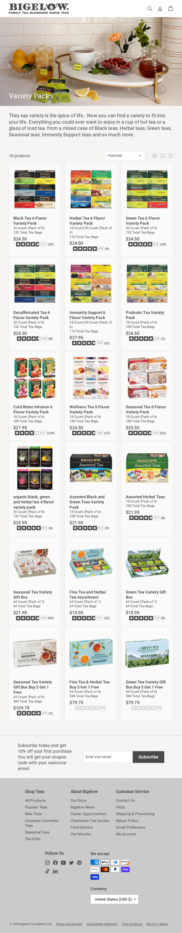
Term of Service (132, 924)
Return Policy (127, 820)
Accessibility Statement (102, 924)
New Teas (33, 814)
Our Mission (81, 834)
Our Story (79, 800)
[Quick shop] (58, 166)
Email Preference (130, 827)
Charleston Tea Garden (90, 820)
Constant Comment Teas (42, 823)
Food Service (82, 827)
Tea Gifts (33, 839)
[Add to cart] (58, 177)
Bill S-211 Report (157, 924)
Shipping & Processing (135, 814)
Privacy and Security (69, 924)
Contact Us (125, 800)
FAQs (120, 807)
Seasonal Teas (37, 832)
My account (126, 834)
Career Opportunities (89, 814)
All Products (35, 800)
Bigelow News (83, 807)
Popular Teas (36, 807)
